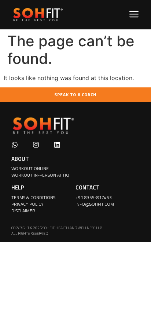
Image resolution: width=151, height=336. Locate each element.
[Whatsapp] (14, 144)
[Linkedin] (57, 144)
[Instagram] (36, 144)
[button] (134, 14)
